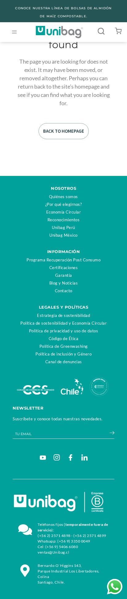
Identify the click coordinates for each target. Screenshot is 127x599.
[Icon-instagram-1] (57, 457)
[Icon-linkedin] (84, 457)
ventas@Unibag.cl (53, 552)
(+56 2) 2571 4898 (54, 535)
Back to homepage (63, 131)
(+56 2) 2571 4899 (89, 535)
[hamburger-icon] (14, 32)
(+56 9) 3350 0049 (73, 541)
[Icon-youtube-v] (43, 457)
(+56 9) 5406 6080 (61, 546)
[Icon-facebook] (70, 457)
